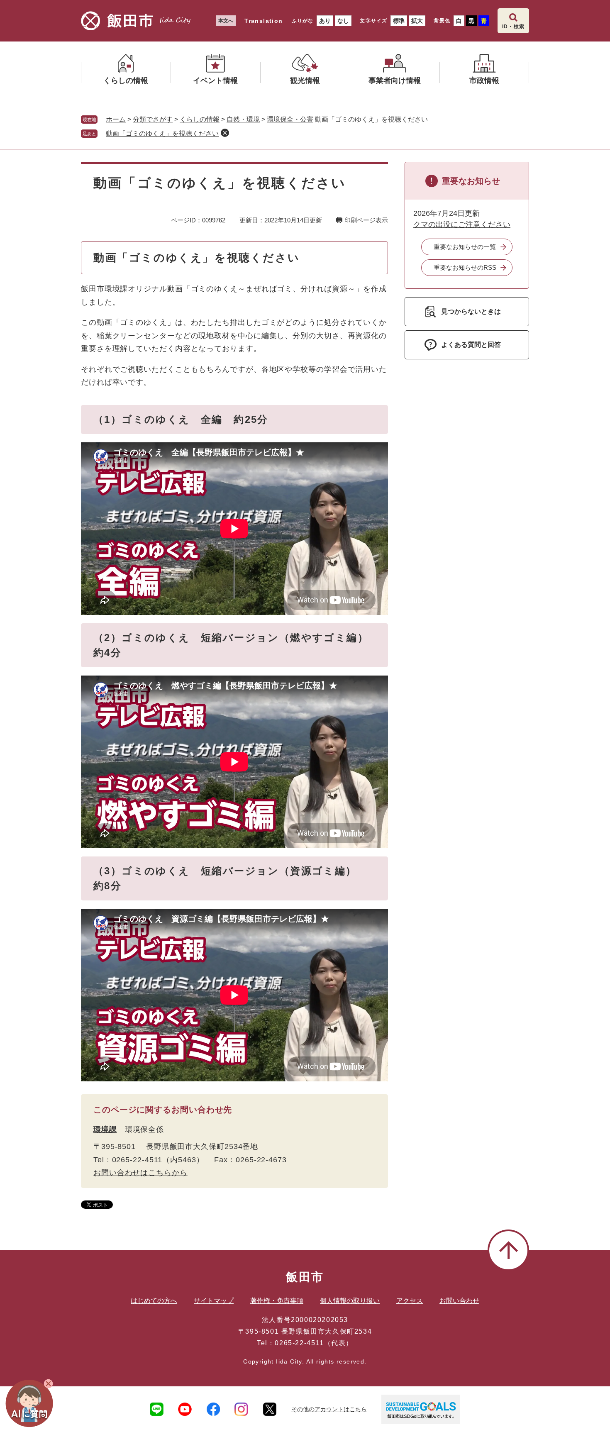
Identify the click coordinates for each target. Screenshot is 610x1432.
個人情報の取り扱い (350, 1300)
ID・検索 (513, 26)
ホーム (116, 119)
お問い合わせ (459, 1300)
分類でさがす (153, 119)
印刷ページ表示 (366, 220)
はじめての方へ (154, 1300)
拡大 (417, 20)
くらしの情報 (200, 119)
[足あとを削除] (225, 133)
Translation (263, 20)
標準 (399, 20)
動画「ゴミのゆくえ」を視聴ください (162, 133)
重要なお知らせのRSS (465, 267)
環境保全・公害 (290, 119)
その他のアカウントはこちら (329, 1409)
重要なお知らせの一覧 (465, 246)
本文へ (225, 21)
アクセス (409, 1300)
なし (343, 20)
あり (325, 20)
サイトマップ (214, 1300)
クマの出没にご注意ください (461, 224)
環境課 (105, 1129)
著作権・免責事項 (276, 1300)
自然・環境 (243, 119)
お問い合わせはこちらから (140, 1173)
